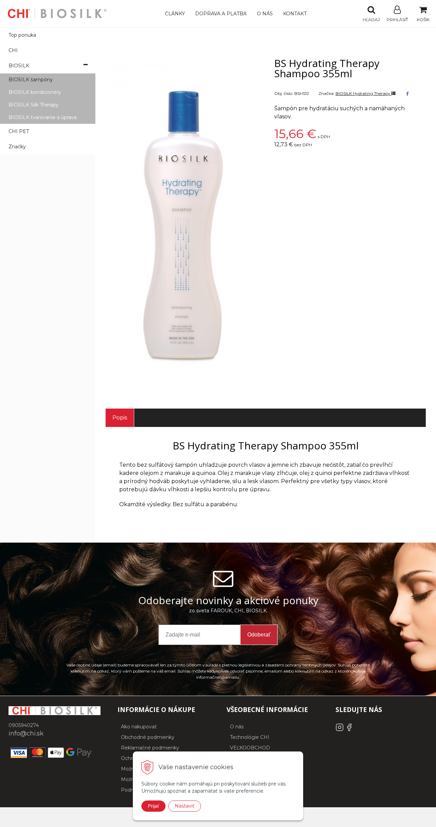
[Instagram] (340, 730)
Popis (119, 417)
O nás (265, 14)
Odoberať (258, 635)
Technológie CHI (249, 737)
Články (175, 14)
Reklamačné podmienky (150, 748)
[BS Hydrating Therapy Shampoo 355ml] (181, 221)
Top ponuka (22, 35)
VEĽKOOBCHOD (250, 748)
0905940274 (24, 725)
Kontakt (295, 14)
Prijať (153, 806)
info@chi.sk (26, 733)
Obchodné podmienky (147, 737)
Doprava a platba (221, 14)
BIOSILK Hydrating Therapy (363, 93)
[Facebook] (349, 730)
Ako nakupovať (139, 727)
